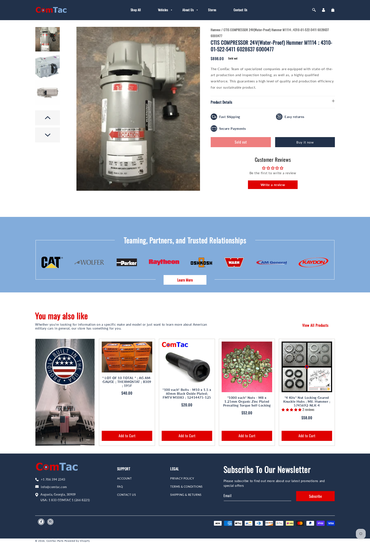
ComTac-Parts (55, 540)
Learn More (185, 280)
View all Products (315, 325)
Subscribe (315, 496)
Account (124, 478)
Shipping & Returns (185, 494)
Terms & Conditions (186, 486)
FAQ (120, 486)
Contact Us (126, 494)
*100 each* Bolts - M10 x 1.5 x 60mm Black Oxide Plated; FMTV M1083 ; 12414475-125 (187, 393)
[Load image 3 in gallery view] (47, 92)
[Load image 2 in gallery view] (47, 66)
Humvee (216, 29)
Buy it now (305, 142)
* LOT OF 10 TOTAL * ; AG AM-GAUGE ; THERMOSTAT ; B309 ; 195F (127, 381)
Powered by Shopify (77, 540)
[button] (161, 9)
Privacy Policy (182, 478)
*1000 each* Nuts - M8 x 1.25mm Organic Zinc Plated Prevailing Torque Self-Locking (247, 401)
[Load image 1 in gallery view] (47, 39)
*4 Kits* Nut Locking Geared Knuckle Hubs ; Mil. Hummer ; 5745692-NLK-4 (306, 401)
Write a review (273, 185)
